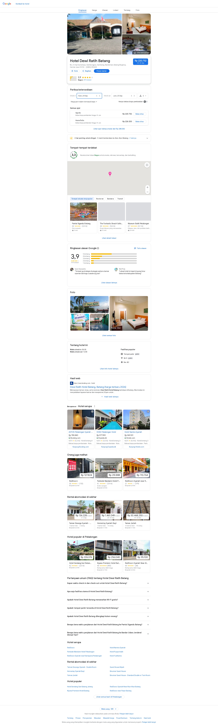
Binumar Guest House (118, 671)
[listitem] (83, 217)
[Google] (7, 3)
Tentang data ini (136, 718)
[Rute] (75, 71)
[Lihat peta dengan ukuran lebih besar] (147, 165)
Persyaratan (87, 718)
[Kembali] (70, 34)
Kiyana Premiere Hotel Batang (78, 691)
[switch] (146, 101)
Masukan (97, 718)
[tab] (82, 10)
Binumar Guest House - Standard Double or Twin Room (130, 675)
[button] (141, 52)
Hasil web (147, 718)
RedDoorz (71, 648)
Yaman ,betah (72, 675)
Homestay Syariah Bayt (75, 671)
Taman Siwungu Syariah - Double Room (81, 667)
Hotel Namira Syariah (117, 648)
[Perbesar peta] (147, 187)
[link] (22, 4)
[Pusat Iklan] (94, 406)
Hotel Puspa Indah (116, 652)
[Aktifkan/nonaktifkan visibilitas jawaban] (148, 583)
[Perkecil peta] (147, 192)
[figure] (109, 179)
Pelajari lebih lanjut (126, 714)
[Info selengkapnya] (98, 248)
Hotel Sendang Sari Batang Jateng (80, 687)
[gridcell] (136, 24)
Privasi (78, 718)
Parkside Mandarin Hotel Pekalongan (80, 652)
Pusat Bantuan (121, 718)
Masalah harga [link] (108, 718)
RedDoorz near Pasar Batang (120, 691)
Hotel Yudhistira (116, 656)
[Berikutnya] (119, 34)
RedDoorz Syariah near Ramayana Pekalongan (84, 656)
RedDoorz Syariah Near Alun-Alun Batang (125, 687)
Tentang (70, 718)
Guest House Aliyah (117, 667)
